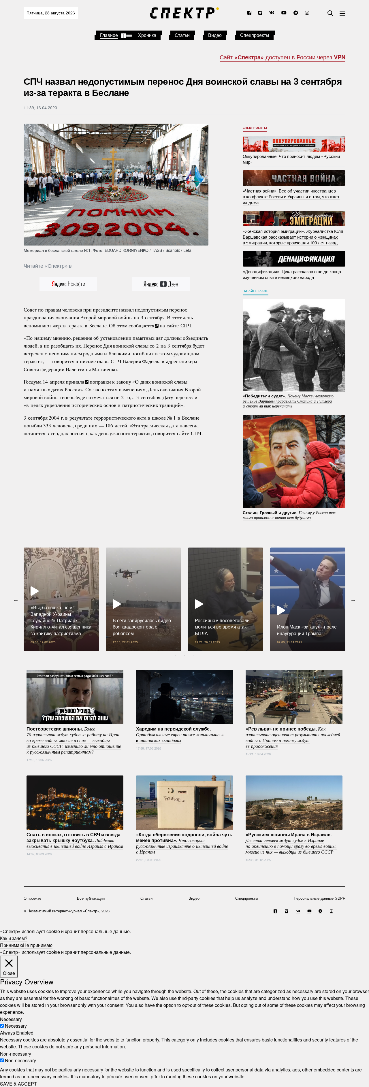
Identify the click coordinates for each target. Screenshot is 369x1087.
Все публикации (91, 898)
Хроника (147, 35)
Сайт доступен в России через (282, 57)
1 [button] (176, 655)
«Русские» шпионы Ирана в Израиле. (291, 843)
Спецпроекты (254, 35)
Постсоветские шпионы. (74, 740)
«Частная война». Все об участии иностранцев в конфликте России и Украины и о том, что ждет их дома (291, 196)
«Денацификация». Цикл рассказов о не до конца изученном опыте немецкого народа (292, 274)
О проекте (32, 898)
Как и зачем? (13, 938)
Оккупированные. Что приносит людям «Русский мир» (291, 159)
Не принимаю (37, 945)
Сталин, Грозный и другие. (289, 514)
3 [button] (193, 655)
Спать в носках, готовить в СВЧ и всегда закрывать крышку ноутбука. (75, 840)
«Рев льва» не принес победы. (293, 737)
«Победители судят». (288, 401)
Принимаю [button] (11, 945)
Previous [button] (16, 599)
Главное (109, 35)
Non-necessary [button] (15, 1053)
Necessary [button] (11, 1019)
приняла (75, 381)
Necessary (16, 1025)
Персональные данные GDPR (319, 898)
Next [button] (353, 599)
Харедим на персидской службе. (180, 734)
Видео (215, 35)
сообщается (141, 325)
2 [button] (184, 655)
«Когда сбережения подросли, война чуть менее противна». (184, 843)
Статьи (182, 35)
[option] (61, 599)
